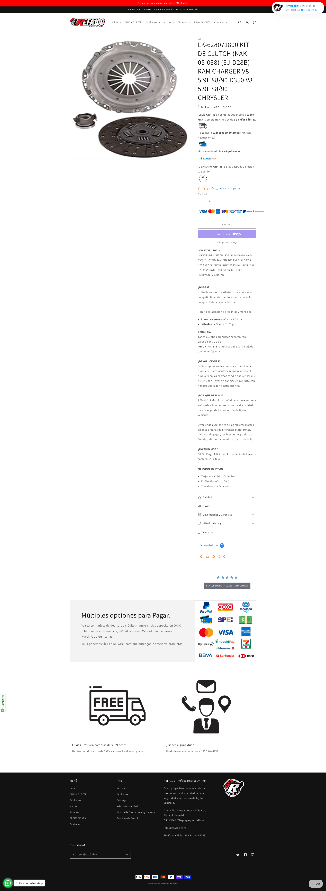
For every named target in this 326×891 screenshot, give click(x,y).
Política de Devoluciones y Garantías (137, 812)
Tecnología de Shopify (169, 883)
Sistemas (74, 812)
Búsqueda (122, 788)
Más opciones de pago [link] (227, 242)
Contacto (75, 824)
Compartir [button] (207, 532)
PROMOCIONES (78, 818)
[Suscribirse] (127, 855)
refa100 (157, 883)
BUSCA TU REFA (78, 794)
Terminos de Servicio (128, 818)
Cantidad (202, 194)
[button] (116, 22)
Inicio (73, 788)
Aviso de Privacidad (127, 806)
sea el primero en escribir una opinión (227, 585)
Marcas (73, 806)
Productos (75, 800)
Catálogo (122, 800)
